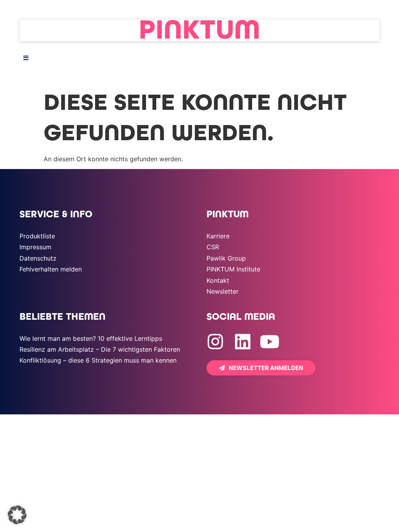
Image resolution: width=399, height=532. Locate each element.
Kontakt (218, 280)
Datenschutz (37, 258)
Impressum (35, 247)
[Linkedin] (242, 342)
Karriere (218, 236)
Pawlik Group (226, 258)
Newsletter (222, 291)
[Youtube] (270, 342)
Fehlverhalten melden (50, 269)
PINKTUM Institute (233, 269)
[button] (17, 515)
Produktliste (37, 236)
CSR (213, 247)
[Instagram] (215, 342)
